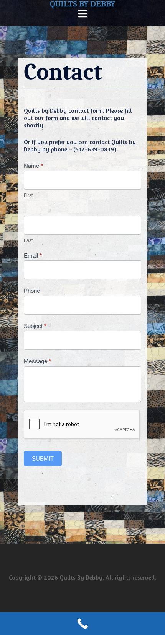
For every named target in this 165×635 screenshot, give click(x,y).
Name (33, 165)
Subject (35, 326)
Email (33, 255)
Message (37, 361)
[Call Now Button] (82, 623)
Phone (32, 290)
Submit (43, 458)
